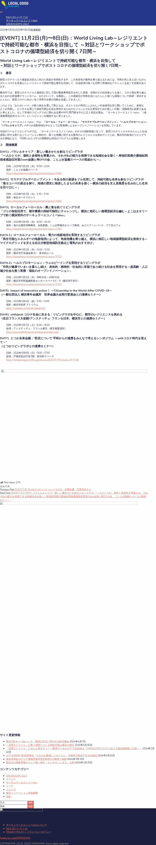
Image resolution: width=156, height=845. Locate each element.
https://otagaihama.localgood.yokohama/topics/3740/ (34, 173)
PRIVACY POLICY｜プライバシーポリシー (28, 831)
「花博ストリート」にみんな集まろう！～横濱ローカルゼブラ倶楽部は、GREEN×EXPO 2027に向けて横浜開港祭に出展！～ (74, 748)
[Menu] (1, 12)
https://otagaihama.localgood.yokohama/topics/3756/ (34, 284)
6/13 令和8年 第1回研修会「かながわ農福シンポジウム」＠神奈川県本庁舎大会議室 (51, 755)
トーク (9, 785)
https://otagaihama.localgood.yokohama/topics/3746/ (34, 200)
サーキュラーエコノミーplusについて (26, 824)
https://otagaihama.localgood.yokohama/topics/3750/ (34, 228)
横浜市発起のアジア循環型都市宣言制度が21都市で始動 (36, 758)
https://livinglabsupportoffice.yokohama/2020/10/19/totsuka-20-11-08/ (42, 359)
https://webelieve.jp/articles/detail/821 (25, 308)
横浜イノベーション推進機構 (22, 792)
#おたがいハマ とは (17, 17)
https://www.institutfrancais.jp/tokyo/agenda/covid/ (32, 331)
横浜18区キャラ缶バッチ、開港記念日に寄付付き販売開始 (37, 741)
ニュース (5, 485)
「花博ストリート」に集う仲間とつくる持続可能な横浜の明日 (40, 744)
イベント (11, 778)
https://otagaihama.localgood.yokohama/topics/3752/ (34, 256)
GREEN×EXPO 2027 (17, 24)
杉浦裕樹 (36, 29)
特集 (8, 796)
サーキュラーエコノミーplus (21, 20)
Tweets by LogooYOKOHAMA (15, 837)
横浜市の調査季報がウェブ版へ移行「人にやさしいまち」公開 (40, 762)
